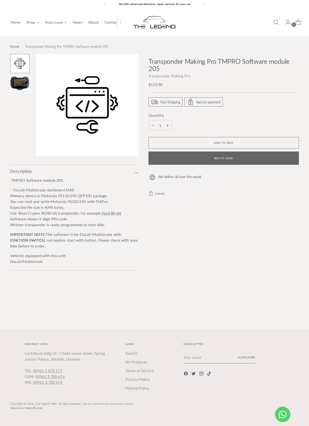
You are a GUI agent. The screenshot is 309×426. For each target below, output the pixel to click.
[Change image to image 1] (19, 63)
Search (131, 353)
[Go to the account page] (286, 22)
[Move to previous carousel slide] (284, 312)
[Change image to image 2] (19, 83)
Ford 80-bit (111, 213)
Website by (26, 408)
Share (160, 193)
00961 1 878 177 (47, 370)
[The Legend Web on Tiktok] (209, 374)
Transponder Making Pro (169, 75)
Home (14, 46)
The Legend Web (46, 403)
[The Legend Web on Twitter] (194, 374)
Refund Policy (137, 388)
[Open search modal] (276, 22)
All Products (136, 362)
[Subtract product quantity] (167, 125)
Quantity (156, 115)
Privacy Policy (138, 379)
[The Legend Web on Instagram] (202, 374)
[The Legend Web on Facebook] (186, 374)
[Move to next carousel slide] (295, 312)
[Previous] (105, 4)
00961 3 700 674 (49, 376)
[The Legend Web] (154, 22)
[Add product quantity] (153, 125)
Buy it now (223, 158)
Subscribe (246, 357)
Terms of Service (140, 370)
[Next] (203, 4)
